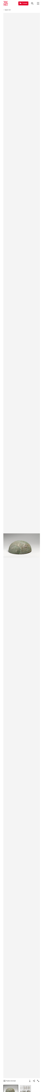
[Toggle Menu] (38, 3)
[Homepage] (5, 3)
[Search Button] (32, 3)
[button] (21, 545)
